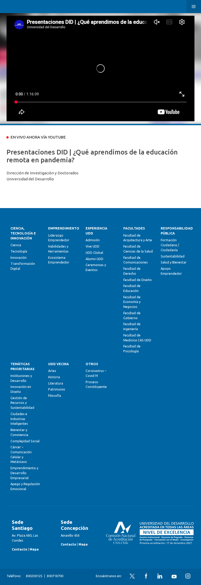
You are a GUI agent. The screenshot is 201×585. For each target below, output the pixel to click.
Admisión (93, 240)
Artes (52, 370)
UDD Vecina (58, 364)
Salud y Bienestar (174, 262)
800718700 (55, 576)
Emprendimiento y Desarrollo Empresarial (24, 472)
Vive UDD (92, 246)
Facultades (134, 228)
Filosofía (54, 395)
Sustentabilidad (173, 256)
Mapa (34, 549)
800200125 (34, 576)
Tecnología (18, 251)
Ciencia (15, 245)
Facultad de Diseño (137, 280)
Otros (92, 364)
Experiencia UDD (96, 230)
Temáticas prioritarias (22, 366)
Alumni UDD (94, 259)
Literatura (55, 383)
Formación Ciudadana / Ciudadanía (170, 244)
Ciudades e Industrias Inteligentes (19, 418)
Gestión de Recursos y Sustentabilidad (22, 402)
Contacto (19, 549)
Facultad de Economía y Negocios (132, 301)
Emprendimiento (63, 228)
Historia (54, 377)
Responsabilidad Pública (175, 230)
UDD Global (94, 252)
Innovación (18, 257)
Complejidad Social (25, 441)
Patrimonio (56, 389)
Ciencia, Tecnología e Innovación (23, 233)
